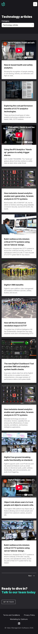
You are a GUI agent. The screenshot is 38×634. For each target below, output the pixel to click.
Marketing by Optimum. (19, 619)
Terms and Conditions (11, 615)
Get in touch (8, 602)
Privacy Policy (29, 615)
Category (5, 21)
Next (30, 576)
